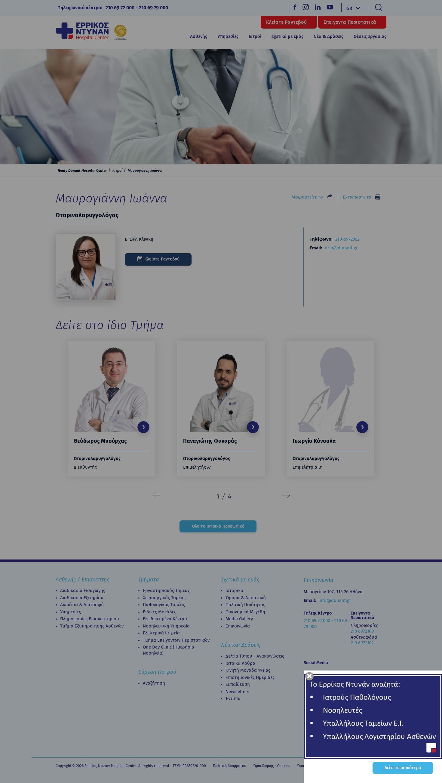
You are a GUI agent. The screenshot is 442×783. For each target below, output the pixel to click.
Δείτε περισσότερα (403, 767)
